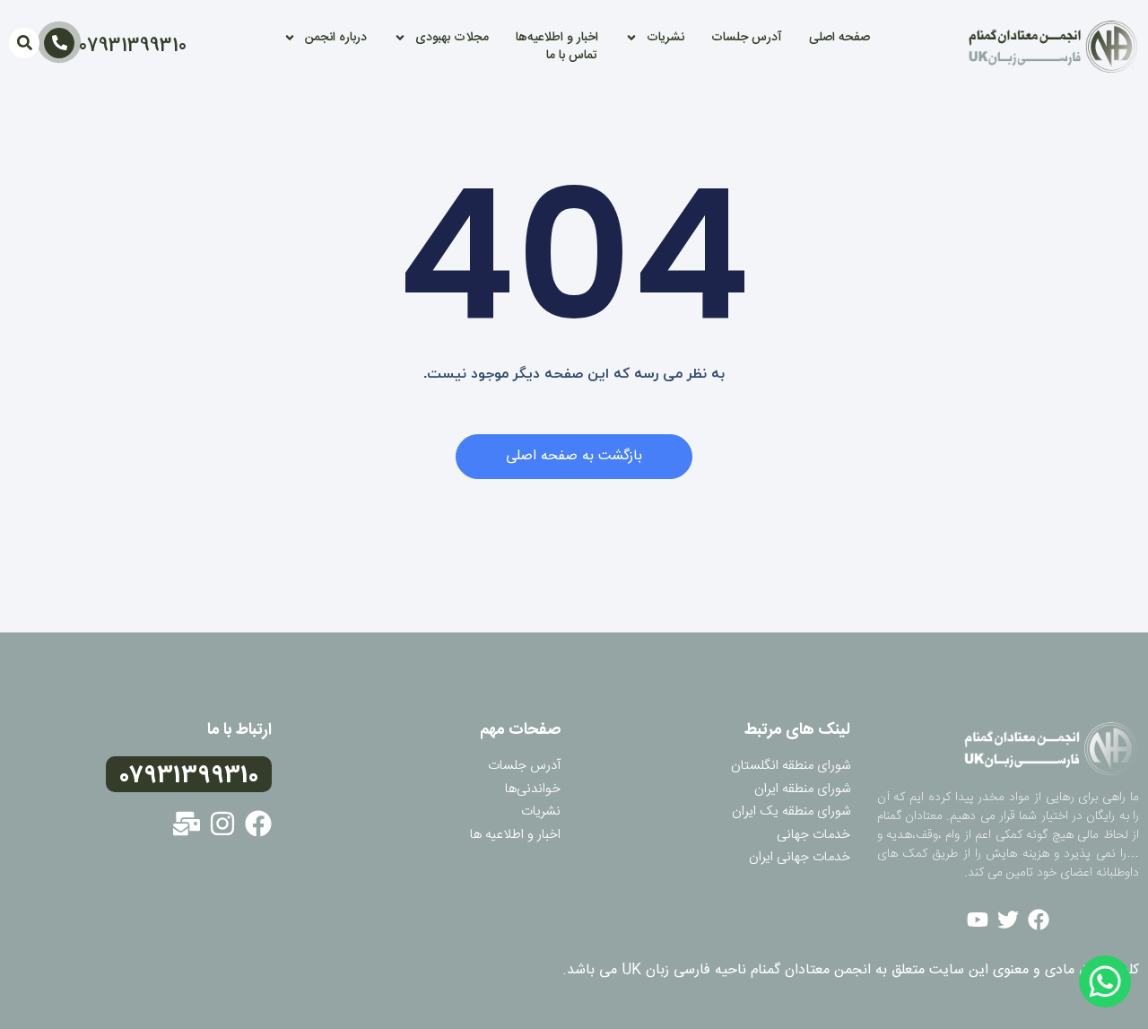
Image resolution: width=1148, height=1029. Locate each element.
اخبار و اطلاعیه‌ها (557, 38)
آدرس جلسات (746, 38)
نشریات (665, 38)
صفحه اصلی (839, 38)
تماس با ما (571, 56)
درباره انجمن (336, 38)
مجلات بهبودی (452, 38)
